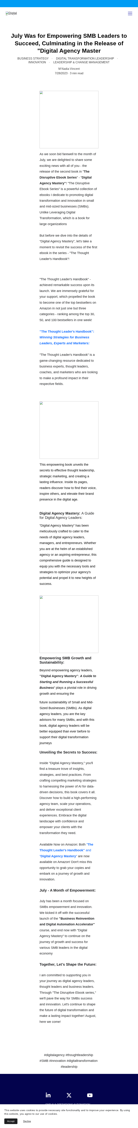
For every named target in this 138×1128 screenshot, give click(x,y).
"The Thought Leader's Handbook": (67, 331)
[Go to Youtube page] (90, 1095)
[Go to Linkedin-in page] (49, 1095)
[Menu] (130, 13)
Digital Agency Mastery (58, 856)
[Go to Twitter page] (70, 1095)
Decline (27, 1121)
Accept (11, 1121)
